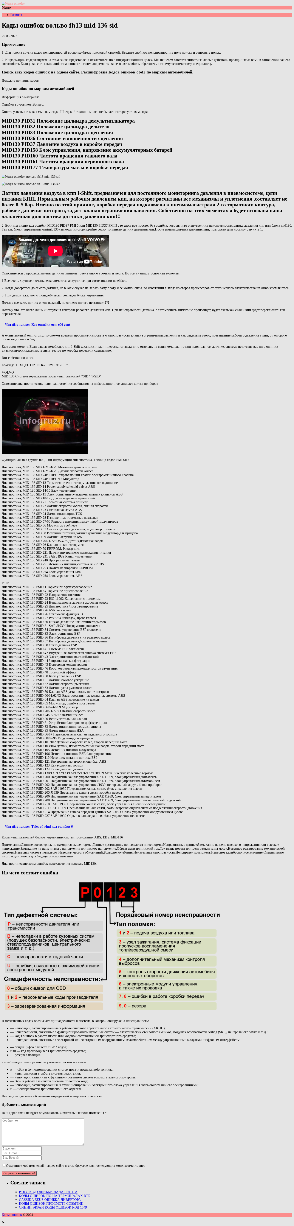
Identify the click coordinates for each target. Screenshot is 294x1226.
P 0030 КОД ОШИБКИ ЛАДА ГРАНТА (48, 1192)
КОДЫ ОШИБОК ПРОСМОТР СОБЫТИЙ (51, 1203)
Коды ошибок (12, 1215)
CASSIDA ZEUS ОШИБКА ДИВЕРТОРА (50, 1199)
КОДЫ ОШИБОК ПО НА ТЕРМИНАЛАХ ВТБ (54, 1196)
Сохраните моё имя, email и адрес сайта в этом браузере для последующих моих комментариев (75, 1165)
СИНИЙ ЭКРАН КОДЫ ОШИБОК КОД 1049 (53, 1207)
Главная (16, 15)
